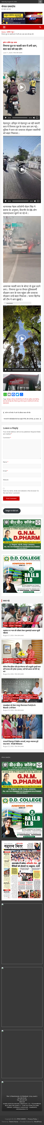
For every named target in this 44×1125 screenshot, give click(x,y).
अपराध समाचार (7, 736)
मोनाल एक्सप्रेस (8, 6)
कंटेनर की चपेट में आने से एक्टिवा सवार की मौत (17, 413)
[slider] (19, 117)
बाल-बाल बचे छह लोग (8, 401)
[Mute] (34, 118)
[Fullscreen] (37, 118)
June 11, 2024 (7, 53)
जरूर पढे (6, 601)
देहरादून (9, 399)
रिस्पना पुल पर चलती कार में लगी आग (29, 401)
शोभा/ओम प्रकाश (17, 53)
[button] (21, 87)
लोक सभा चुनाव (7, 698)
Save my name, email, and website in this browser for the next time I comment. (21, 492)
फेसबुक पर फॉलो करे (12, 511)
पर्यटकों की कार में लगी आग (21, 399)
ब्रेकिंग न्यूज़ (10, 42)
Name (5, 462)
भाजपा (29, 659)
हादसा (15, 42)
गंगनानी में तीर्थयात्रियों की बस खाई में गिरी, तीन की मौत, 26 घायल (21, 419)
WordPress (38, 1122)
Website (5, 480)
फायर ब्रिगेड (36, 399)
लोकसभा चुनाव (15, 698)
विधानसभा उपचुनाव (25, 698)
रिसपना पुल (17, 401)
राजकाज (36, 623)
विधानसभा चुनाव (34, 698)
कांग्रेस (5, 623)
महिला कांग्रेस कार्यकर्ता (28, 623)
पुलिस (30, 399)
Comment (7, 438)
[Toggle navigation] (4, 27)
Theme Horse (13, 1122)
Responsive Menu (40, 1)
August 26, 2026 (8, 674)
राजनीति (5, 625)
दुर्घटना (5, 42)
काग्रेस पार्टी (11, 623)
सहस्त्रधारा (6, 403)
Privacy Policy (32, 1119)
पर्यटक (13, 399)
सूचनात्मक (11, 625)
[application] (21, 87)
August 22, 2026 (8, 746)
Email (5, 471)
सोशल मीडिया (18, 625)
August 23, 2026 (8, 710)
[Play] (6, 118)
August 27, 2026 (8, 635)
